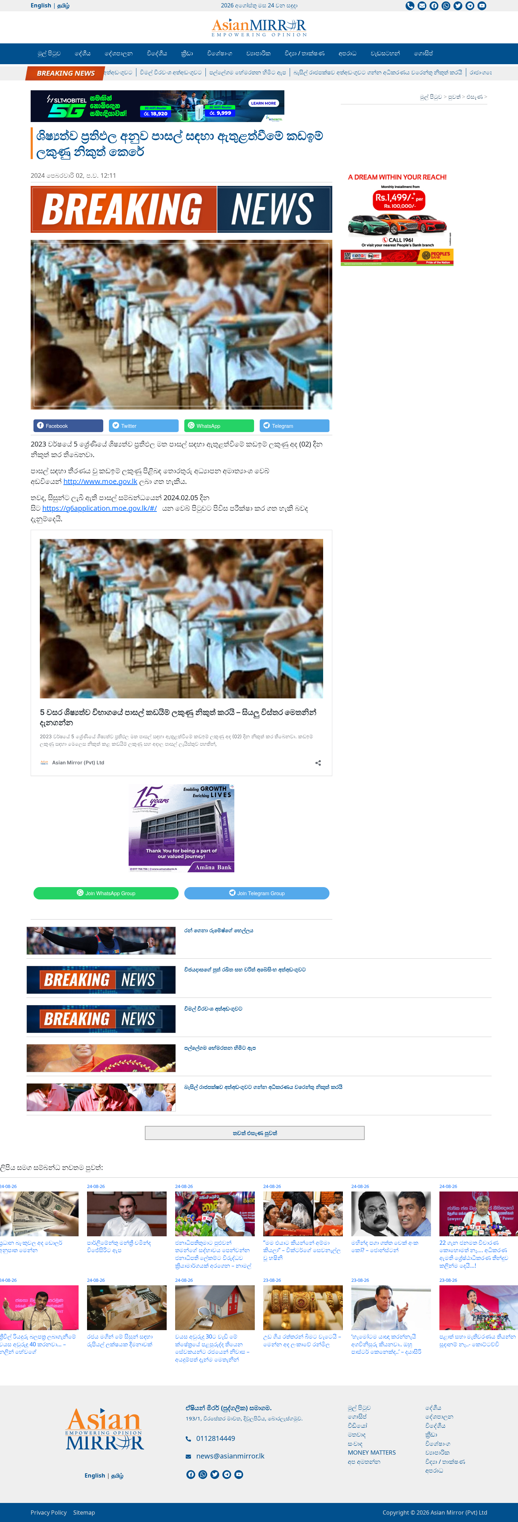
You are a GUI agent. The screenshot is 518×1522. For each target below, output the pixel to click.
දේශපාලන (119, 53)
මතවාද (357, 1434)
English (41, 5)
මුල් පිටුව (49, 53)
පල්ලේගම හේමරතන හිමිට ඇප (206, 72)
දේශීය (83, 53)
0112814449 (215, 1438)
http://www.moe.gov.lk (100, 481)
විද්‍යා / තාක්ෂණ (305, 53)
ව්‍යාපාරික (258, 53)
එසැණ (475, 97)
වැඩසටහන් (385, 53)
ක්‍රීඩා (187, 53)
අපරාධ (348, 53)
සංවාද (355, 1443)
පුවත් (455, 97)
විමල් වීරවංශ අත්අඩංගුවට (129, 72)
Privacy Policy (49, 1512)
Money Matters (372, 1452)
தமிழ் (63, 5)
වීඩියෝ (357, 1425)
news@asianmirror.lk (230, 1456)
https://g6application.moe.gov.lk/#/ (99, 508)
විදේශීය (157, 53)
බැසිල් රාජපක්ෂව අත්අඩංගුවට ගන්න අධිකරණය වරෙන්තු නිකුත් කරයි (336, 72)
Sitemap (84, 1512)
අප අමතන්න (364, 1461)
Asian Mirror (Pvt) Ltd (458, 1512)
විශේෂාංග (219, 53)
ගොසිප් (423, 53)
